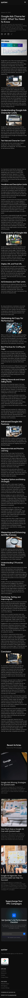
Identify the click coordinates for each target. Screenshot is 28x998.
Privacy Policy (4, 977)
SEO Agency (4, 986)
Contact (3, 975)
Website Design (5, 983)
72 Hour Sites (12, 995)
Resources (3, 973)
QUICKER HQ (11, 992)
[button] (25, 2)
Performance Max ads (6, 414)
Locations (3, 971)
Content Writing (5, 988)
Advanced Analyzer (21, 360)
